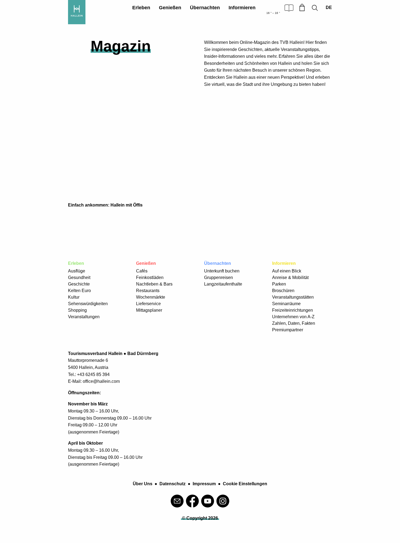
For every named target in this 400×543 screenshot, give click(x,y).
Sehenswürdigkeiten (88, 303)
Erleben (141, 7)
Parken (279, 284)
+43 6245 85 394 (93, 374)
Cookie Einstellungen (245, 483)
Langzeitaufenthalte (223, 284)
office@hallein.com (101, 381)
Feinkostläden (150, 277)
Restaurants (147, 290)
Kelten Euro (79, 290)
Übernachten (205, 7)
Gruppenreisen (218, 277)
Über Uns (142, 483)
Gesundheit (79, 277)
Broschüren (283, 290)
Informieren (242, 7)
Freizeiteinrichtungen (292, 310)
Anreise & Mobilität (290, 277)
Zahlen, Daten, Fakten (293, 323)
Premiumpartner (287, 329)
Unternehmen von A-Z (293, 316)
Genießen (170, 7)
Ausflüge (76, 271)
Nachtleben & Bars (154, 284)
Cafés (141, 271)
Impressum (204, 483)
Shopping (77, 310)
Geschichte (79, 284)
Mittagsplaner (149, 310)
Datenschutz (172, 483)
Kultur (73, 297)
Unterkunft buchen (221, 271)
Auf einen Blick (286, 271)
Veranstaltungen (84, 316)
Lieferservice (148, 303)
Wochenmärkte (150, 297)
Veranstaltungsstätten (293, 297)
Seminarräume (286, 303)
